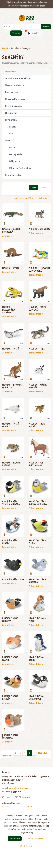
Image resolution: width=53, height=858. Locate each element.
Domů (5, 48)
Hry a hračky (11, 120)
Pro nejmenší (15, 154)
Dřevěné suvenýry (13, 106)
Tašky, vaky (14, 161)
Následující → (43, 754)
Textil (7, 140)
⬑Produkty (10, 71)
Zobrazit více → (9, 236)
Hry (11, 134)
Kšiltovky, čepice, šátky (20, 168)
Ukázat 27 (42, 198)
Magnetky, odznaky (14, 85)
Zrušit (43, 188)
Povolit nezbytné (35, 839)
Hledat (46, 27)
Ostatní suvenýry (13, 175)
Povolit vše (15, 839)
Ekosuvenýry (11, 113)
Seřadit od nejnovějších (22, 198)
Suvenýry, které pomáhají (17, 78)
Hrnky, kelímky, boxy (15, 99)
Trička (12, 147)
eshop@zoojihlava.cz (19, 788)
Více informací (26, 846)
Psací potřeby (11, 92)
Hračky (12, 127)
